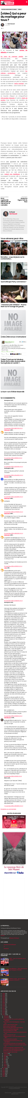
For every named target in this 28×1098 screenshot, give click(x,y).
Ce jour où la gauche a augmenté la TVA (13, 1047)
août (5, 1056)
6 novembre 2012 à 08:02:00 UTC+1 (13, 533)
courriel (2, 935)
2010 (3, 1070)
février (5, 1065)
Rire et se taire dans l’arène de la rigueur (13, 1027)
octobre (6, 1053)
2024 (3, 996)
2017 (3, 1007)
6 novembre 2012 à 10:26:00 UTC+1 (13, 601)
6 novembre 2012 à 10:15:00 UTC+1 (13, 566)
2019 (3, 1004)
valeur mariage (19, 83)
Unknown (7, 430)
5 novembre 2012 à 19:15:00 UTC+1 (13, 458)
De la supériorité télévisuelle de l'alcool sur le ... (14, 1049)
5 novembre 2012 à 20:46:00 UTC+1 (13, 475)
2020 (3, 1002)
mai (5, 1061)
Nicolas (6, 477)
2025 (3, 995)
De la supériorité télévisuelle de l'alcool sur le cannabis (6, 201)
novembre (6, 1017)
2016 (3, 1008)
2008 (3, 1073)
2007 (3, 1074)
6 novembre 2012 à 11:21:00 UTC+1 (13, 776)
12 (3, 28)
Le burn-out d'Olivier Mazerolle (10, 1029)
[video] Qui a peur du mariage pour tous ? (13, 1050)
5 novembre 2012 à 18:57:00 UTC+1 (13, 428)
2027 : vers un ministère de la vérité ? (17, 959)
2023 (3, 998)
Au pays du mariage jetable (12, 56)
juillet (5, 1058)
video (19, 9)
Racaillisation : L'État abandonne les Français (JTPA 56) (18, 969)
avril (5, 1062)
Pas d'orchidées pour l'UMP (10, 1030)
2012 (3, 1014)
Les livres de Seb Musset (10, 944)
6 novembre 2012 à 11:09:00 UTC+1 (13, 716)
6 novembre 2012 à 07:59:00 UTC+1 (13, 512)
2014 (3, 1011)
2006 (3, 1076)
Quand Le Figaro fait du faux (22, 199)
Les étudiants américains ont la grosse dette (14, 1043)
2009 (3, 1071)
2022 (3, 999)
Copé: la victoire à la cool (9, 1034)
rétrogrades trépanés (8, 98)
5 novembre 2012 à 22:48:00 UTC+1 (13, 497)
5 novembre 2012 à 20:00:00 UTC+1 (13, 466)
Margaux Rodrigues (14, 938)
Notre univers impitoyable (9, 1026)
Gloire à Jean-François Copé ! (10, 1024)
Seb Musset (7, 717)
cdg (5, 568)
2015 (3, 1010)
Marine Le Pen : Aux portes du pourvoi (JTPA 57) (17, 979)
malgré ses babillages (12, 174)
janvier (5, 1067)
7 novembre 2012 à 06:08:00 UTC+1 (13, 806)
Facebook (6, 948)
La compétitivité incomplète (10, 1039)
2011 (3, 1068)
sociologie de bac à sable (9, 9)
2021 (3, 1001)
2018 (3, 1005)
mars (5, 1064)
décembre (6, 1016)
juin (5, 1059)
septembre (6, 1055)
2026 (3, 993)
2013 (3, 1013)
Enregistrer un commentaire (8, 809)
